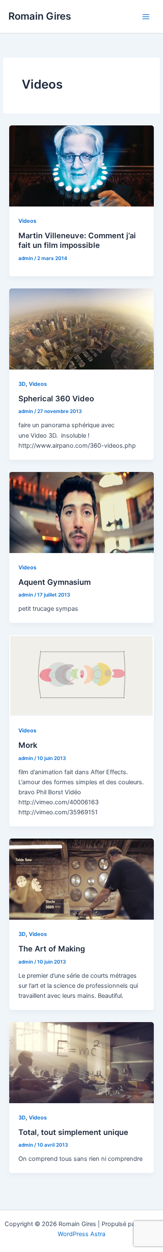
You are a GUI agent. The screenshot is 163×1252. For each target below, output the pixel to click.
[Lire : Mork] (81, 675)
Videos (27, 221)
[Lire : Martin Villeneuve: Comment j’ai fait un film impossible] (81, 165)
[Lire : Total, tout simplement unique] (81, 1062)
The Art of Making (51, 948)
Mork (27, 745)
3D (21, 384)
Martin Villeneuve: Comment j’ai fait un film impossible (77, 240)
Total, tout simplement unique (73, 1132)
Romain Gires (39, 16)
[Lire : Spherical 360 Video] (81, 328)
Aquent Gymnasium (54, 581)
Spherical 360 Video (56, 398)
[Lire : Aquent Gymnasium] (81, 512)
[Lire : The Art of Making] (81, 878)
